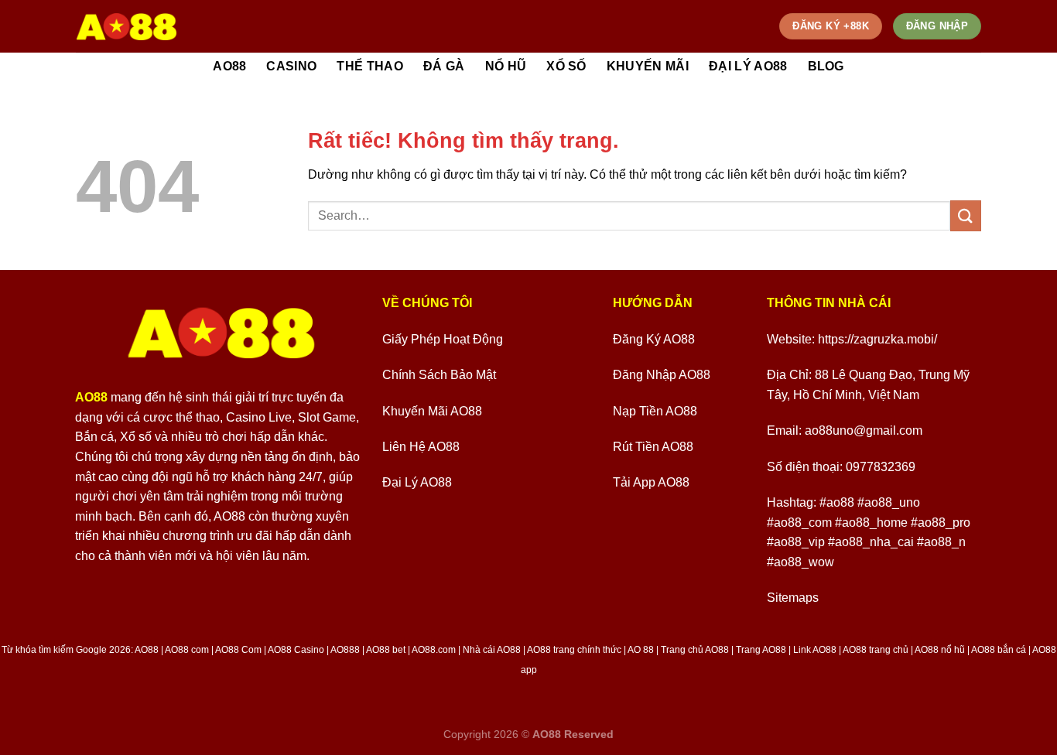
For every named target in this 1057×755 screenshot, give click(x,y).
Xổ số (566, 66)
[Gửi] (965, 215)
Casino (291, 66)
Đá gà (444, 66)
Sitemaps (793, 597)
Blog (826, 66)
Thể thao (370, 66)
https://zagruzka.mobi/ (877, 339)
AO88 (229, 66)
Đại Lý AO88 (748, 66)
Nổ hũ (506, 66)
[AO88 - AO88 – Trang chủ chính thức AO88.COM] (126, 26)
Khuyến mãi (648, 66)
